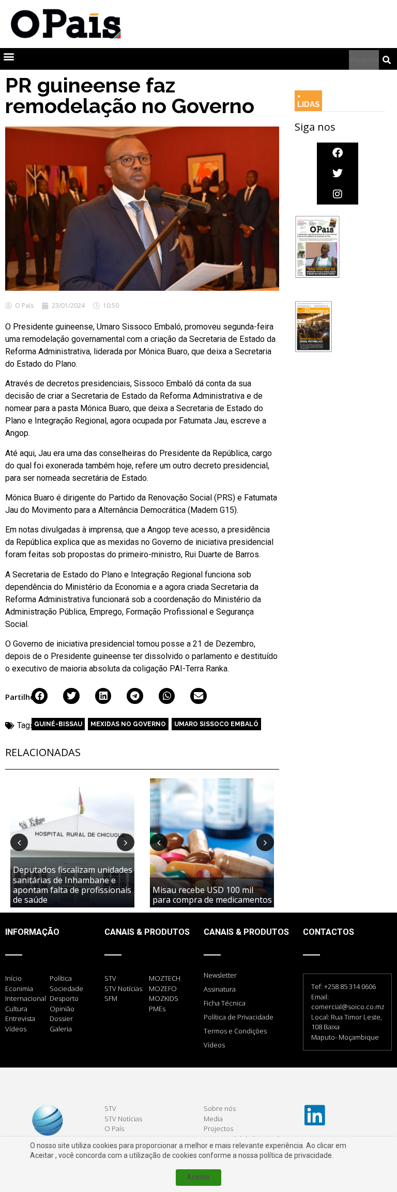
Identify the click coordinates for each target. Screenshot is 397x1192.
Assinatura (220, 989)
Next (125, 842)
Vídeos (214, 1044)
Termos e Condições (235, 1031)
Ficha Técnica (225, 1003)
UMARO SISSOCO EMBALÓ (216, 724)
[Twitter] (337, 173)
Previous (19, 842)
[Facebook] (337, 153)
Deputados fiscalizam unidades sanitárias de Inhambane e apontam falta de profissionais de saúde (72, 884)
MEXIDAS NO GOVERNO (128, 724)
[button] (8, 56)
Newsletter (220, 975)
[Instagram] (337, 194)
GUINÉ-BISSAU (58, 724)
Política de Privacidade (238, 1017)
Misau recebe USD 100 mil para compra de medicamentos (212, 894)
